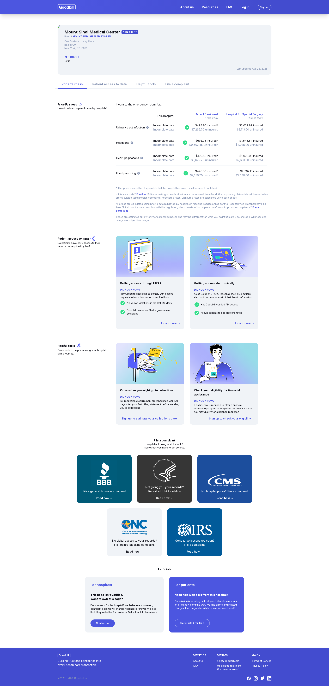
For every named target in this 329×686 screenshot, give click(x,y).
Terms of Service (261, 660)
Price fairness (72, 84)
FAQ (229, 7)
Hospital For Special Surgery (244, 114)
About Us (198, 660)
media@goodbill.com (229, 665)
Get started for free (192, 623)
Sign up (264, 7)
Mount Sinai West (207, 114)
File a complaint (177, 84)
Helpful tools (146, 84)
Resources (210, 7)
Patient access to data (109, 84)
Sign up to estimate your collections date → (151, 418)
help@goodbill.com (228, 660)
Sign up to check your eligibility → (231, 418)
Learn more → (170, 323)
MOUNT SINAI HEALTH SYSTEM (92, 36)
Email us (141, 194)
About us (187, 7)
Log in (244, 7)
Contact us (102, 623)
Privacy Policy (260, 665)
